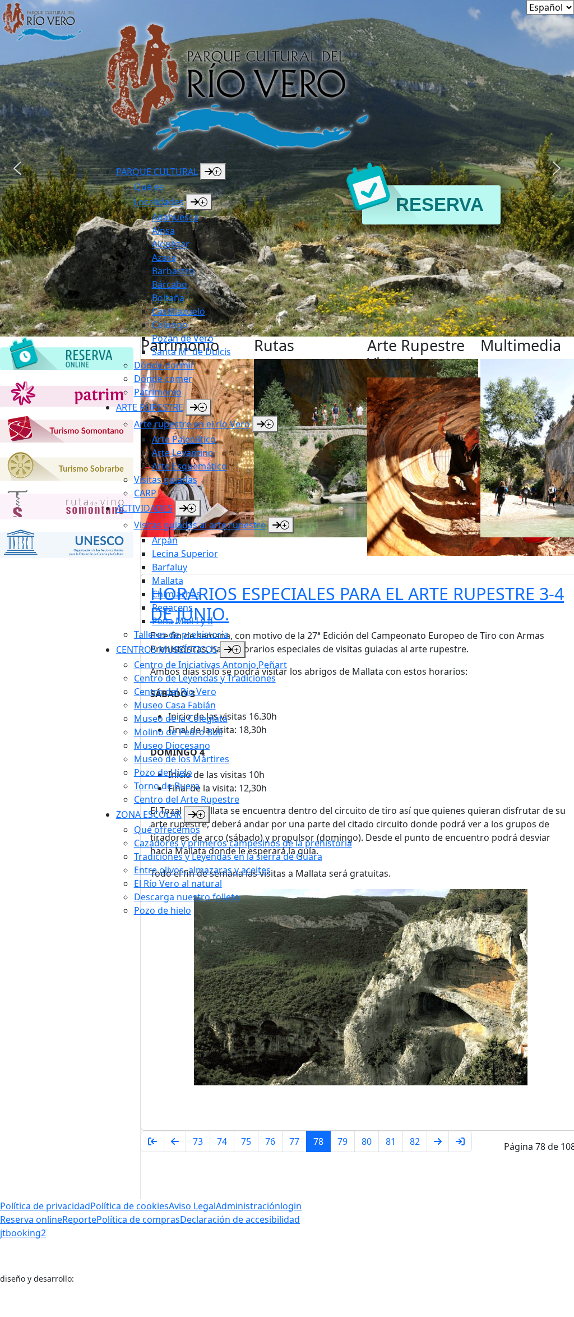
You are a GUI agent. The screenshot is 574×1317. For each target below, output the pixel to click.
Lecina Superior (185, 553)
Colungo (170, 325)
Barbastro (173, 271)
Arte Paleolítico (184, 439)
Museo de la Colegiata (181, 718)
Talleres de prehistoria (181, 634)
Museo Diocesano (172, 745)
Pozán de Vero (183, 338)
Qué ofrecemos (167, 829)
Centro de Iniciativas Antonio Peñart (210, 664)
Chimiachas (176, 594)
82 (415, 1141)
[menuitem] (247, 281)
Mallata (167, 580)
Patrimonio (158, 392)
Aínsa (163, 230)
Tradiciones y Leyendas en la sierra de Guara (228, 856)
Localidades (159, 202)
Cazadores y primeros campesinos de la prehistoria (243, 843)
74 (222, 1141)
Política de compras (138, 1219)
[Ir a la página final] (460, 1141)
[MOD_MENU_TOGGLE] (213, 171)
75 (246, 1141)
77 (294, 1141)
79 (342, 1141)
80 (367, 1141)
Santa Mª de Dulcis (191, 352)
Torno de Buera (167, 786)
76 (270, 1141)
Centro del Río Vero (175, 691)
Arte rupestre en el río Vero (192, 424)
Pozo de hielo (162, 910)
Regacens (172, 607)
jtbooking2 (23, 1233)
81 (391, 1141)
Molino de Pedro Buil (178, 732)
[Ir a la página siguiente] (438, 1141)
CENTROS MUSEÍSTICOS (166, 649)
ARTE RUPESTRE (149, 407)
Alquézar (170, 244)
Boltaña (168, 298)
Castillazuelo (178, 311)
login (291, 1206)
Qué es (149, 187)
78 (318, 1141)
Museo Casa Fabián (175, 705)
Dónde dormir (164, 365)
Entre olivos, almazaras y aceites (202, 870)
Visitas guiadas (165, 479)
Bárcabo (169, 284)
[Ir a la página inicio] (152, 1141)
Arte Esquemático (189, 466)
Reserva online (31, 1219)
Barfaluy (169, 567)
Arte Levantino (183, 452)
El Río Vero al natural (178, 883)
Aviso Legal (192, 1206)
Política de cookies (129, 1206)
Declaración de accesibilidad (240, 1219)
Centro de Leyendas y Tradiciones (205, 678)
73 (198, 1141)
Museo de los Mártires (181, 759)
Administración (248, 1206)
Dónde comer (163, 378)
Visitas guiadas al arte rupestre (200, 525)
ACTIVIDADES (144, 508)
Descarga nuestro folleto (187, 897)
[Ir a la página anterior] (175, 1141)
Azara (164, 257)
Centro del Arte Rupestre (186, 799)
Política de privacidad (45, 1206)
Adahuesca (175, 217)
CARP (145, 493)
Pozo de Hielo (163, 772)
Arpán (165, 540)
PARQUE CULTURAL (157, 171)
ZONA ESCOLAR (149, 814)
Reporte (79, 1219)
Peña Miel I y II (182, 621)
